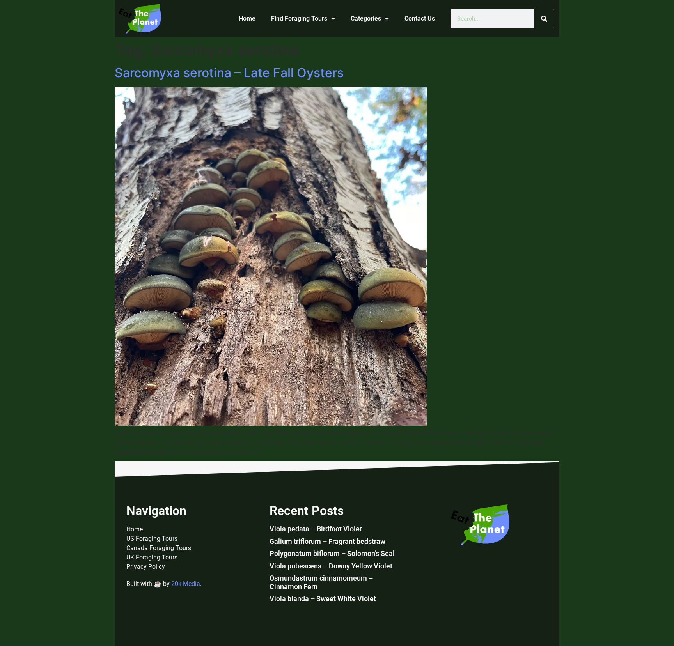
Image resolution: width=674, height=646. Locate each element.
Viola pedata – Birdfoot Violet (316, 529)
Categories (366, 18)
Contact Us (419, 18)
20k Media (185, 584)
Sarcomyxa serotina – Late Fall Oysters (229, 72)
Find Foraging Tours (299, 18)
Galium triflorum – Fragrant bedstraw (327, 541)
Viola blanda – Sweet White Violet (323, 599)
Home (247, 18)
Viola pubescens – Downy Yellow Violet (331, 566)
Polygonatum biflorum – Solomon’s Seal (332, 553)
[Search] (544, 18)
